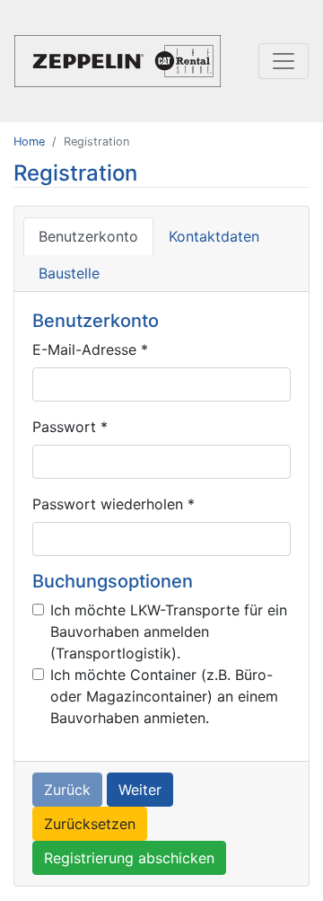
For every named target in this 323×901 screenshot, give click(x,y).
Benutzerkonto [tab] (88, 236)
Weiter (140, 790)
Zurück (67, 790)
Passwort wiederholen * (113, 504)
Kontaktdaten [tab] (214, 236)
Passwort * (70, 427)
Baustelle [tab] (69, 273)
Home (29, 141)
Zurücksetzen (89, 824)
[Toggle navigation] (283, 61)
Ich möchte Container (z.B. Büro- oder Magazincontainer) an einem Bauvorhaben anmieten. (164, 696)
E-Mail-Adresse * (90, 349)
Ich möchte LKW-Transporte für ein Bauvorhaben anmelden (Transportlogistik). (168, 631)
